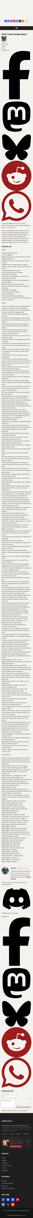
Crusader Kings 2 (10, 227)
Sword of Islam (17, 223)
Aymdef (23, 1215)
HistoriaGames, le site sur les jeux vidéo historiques (16, 10)
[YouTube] (14, 21)
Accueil (4, 1158)
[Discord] (17, 21)
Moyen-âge (5, 44)
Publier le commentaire (23, 1107)
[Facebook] (5, 21)
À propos (5, 1134)
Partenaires (26, 1134)
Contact (11, 1134)
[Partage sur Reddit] (16, 176)
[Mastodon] (11, 21)
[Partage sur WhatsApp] (16, 206)
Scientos (4, 1181)
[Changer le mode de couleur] (27, 21)
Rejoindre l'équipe (16, 1146)
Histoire (4, 1168)
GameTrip (4, 1186)
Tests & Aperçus (6, 1165)
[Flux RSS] (23, 21)
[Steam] (20, 21)
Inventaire (5, 1163)
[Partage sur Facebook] (16, 75)
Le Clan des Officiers (7, 1183)
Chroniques (5, 1170)
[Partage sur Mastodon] (16, 116)
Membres (18, 1134)
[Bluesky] (8, 21)
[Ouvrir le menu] (16, 28)
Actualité (4, 1160)
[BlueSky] (8, 1199)
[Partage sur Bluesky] (16, 147)
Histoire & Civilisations (8, 1188)
